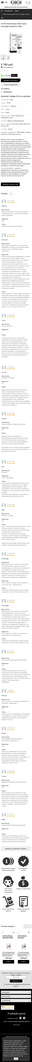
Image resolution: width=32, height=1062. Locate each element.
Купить (8, 961)
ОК (16, 1058)
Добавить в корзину (11, 80)
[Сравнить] (14, 932)
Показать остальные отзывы (16, 849)
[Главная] (1, 10)
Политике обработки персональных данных (16, 1055)
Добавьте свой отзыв (10, 184)
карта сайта (16, 1024)
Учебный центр (16, 1013)
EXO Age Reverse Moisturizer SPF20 (8, 936)
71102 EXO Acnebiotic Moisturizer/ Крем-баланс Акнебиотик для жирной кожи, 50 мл (23, 954)
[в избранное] (3, 932)
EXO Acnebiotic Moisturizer (22, 936)
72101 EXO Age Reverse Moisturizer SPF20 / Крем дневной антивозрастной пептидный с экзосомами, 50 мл (8, 954)
